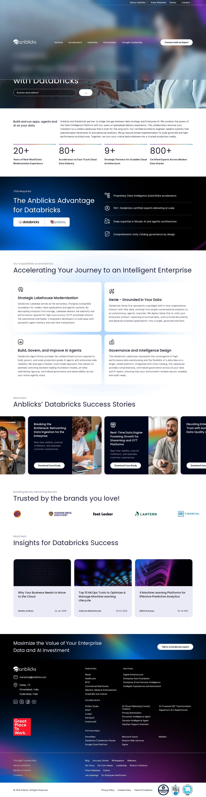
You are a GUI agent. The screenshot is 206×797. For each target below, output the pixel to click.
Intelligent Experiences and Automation (142, 686)
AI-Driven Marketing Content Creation (136, 707)
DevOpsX (89, 717)
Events (173, 2)
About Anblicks (137, 2)
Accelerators (75, 42)
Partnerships (109, 42)
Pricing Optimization (131, 712)
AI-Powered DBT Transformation (175, 706)
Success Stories (100, 760)
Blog (87, 760)
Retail (88, 674)
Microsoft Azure (130, 736)
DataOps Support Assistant (135, 724)
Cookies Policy (124, 790)
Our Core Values (105, 765)
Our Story (89, 765)
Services (59, 42)
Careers (186, 2)
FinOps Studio (92, 706)
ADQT (88, 710)
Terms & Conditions (143, 790)
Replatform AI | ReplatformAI (173, 710)
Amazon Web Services (133, 740)
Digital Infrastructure (133, 674)
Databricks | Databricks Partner (100, 740)
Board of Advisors (138, 765)
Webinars (131, 760)
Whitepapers (118, 760)
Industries (93, 42)
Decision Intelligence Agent (135, 720)
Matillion (163, 736)
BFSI (87, 682)
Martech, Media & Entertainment (101, 690)
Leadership (121, 765)
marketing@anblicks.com (32, 677)
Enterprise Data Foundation (136, 678)
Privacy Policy (107, 790)
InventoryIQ (90, 721)
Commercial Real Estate (96, 686)
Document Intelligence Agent (136, 716)
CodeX (88, 714)
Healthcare (90, 678)
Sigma (125, 744)
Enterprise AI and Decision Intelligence (141, 682)
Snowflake (90, 736)
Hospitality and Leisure (96, 694)
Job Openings (91, 775)
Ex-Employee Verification (113, 775)
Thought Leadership (132, 42)
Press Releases (158, 2)
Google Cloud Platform (96, 744)
